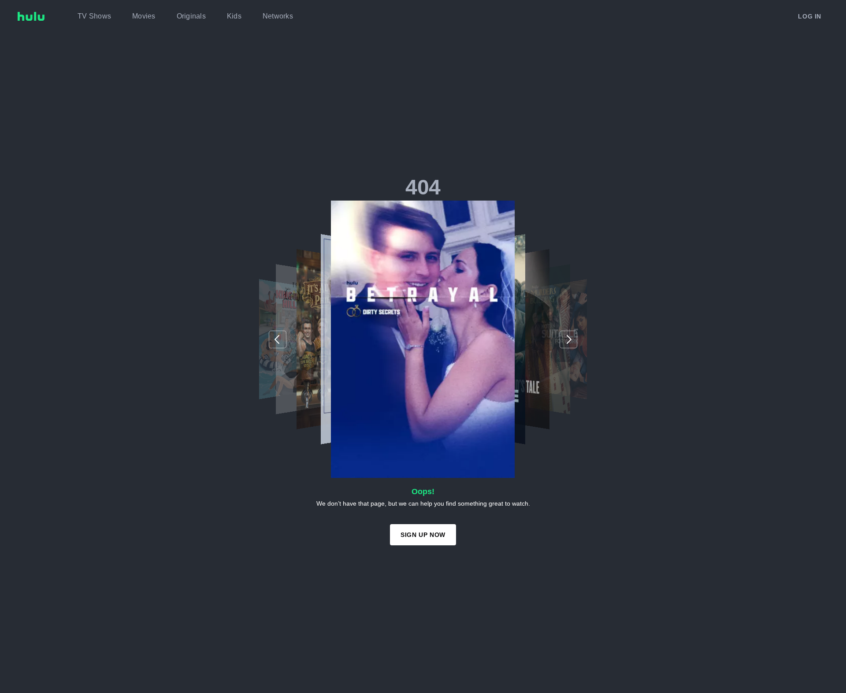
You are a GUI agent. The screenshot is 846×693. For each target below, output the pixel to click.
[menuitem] (94, 16)
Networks (278, 16)
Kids (234, 16)
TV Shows (94, 16)
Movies (144, 16)
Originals (191, 16)
